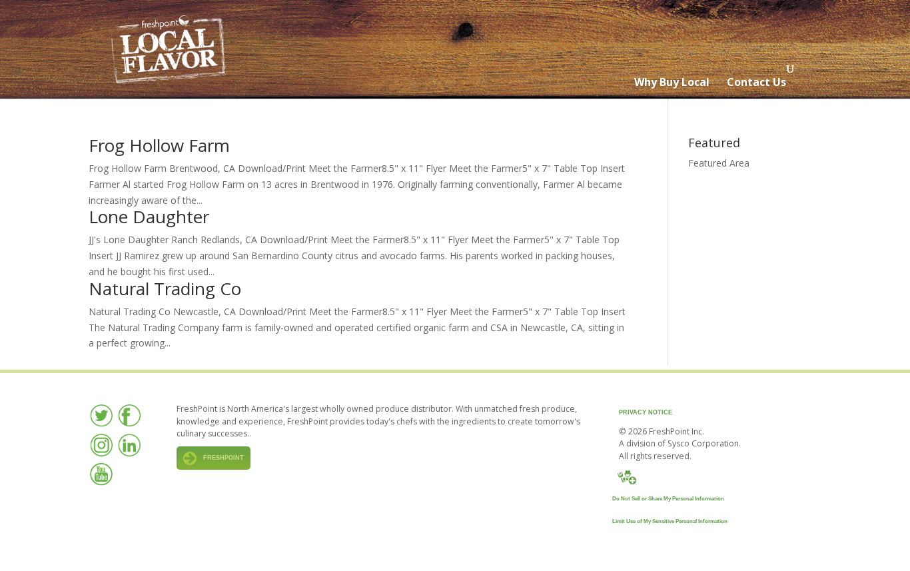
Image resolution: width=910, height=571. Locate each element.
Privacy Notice (645, 412)
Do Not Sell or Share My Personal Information (668, 499)
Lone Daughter (149, 217)
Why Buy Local (671, 82)
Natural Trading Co (165, 288)
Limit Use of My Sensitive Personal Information (669, 521)
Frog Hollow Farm (159, 145)
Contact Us (756, 82)
